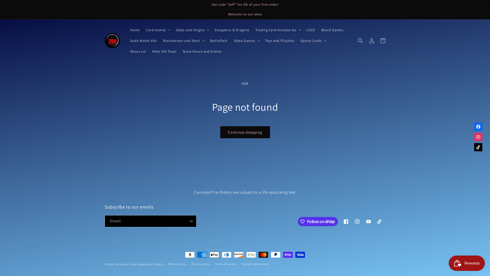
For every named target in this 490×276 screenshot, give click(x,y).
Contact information (255, 264)
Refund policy (177, 264)
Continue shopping (245, 132)
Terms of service (226, 264)
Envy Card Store (126, 264)
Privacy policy (200, 264)
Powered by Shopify (150, 264)
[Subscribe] (190, 221)
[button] (158, 30)
